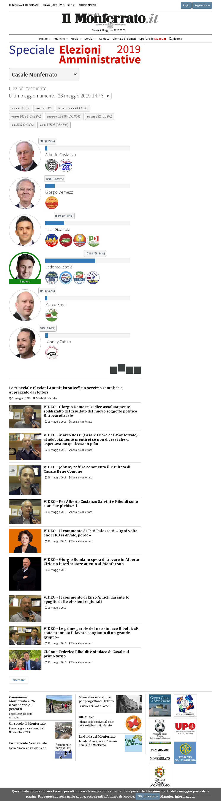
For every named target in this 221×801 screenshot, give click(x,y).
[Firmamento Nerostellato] (63, 750)
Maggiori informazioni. (177, 796)
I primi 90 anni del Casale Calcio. (28, 748)
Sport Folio (152, 39)
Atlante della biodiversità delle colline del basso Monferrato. (96, 723)
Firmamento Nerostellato (28, 743)
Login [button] (186, 5)
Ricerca (177, 39)
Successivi (18, 680)
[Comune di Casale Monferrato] (160, 776)
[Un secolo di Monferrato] (63, 730)
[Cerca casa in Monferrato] (160, 705)
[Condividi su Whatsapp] (137, 370)
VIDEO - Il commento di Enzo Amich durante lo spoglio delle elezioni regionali (86, 599)
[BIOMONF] (133, 723)
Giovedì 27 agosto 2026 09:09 (108, 30)
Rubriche (60, 39)
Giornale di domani (124, 39)
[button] (108, 96)
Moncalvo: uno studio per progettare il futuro (96, 699)
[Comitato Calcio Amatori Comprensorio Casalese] (160, 729)
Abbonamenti (88, 5)
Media (75, 39)
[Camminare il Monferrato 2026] (59, 704)
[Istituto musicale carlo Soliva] (185, 705)
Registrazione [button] (202, 5)
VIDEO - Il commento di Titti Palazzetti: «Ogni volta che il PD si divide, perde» (90, 533)
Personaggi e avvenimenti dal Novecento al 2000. (26, 730)
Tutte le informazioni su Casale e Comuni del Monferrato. (98, 743)
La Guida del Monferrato (97, 736)
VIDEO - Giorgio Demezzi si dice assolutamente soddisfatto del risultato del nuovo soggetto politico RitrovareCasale (90, 411)
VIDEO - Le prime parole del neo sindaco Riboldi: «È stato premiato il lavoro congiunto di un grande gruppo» (91, 632)
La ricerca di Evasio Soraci (94, 706)
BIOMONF (86, 717)
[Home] (111, 20)
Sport (71, 5)
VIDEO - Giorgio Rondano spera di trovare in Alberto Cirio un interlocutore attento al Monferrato (91, 561)
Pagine (43, 39)
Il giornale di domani (24, 5)
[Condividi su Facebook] (113, 370)
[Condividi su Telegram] (129, 370)
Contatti (104, 39)
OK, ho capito (148, 796)
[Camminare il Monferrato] (160, 752)
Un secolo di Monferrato (27, 724)
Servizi (89, 39)
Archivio (58, 5)
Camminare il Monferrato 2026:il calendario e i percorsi (22, 703)
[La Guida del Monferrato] (133, 743)
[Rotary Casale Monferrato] (185, 752)
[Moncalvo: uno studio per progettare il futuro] (129, 704)
